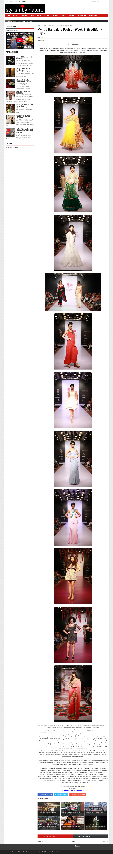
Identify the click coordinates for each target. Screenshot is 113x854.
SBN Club (9, 18)
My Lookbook (82, 16)
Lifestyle (46, 16)
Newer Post (40, 841)
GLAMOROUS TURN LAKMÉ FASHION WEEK (23, 92)
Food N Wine (23, 16)
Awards (24, 1)
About (11, 1)
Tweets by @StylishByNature (13, 147)
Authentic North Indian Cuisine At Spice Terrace (23, 81)
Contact (18, 1)
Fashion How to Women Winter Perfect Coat (25, 105)
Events (63, 16)
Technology (71, 16)
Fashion (15, 16)
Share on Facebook (46, 794)
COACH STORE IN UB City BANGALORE (23, 117)
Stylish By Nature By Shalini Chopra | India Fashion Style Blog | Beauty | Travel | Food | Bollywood (37, 851)
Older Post (105, 841)
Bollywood (55, 16)
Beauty (39, 16)
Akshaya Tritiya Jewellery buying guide (22, 21)
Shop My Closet (93, 16)
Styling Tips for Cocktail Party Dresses (23, 69)
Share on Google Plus (78, 794)
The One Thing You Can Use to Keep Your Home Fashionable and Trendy (24, 130)
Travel (32, 16)
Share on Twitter (62, 794)
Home (7, 1)
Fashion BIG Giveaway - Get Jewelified (24, 58)
